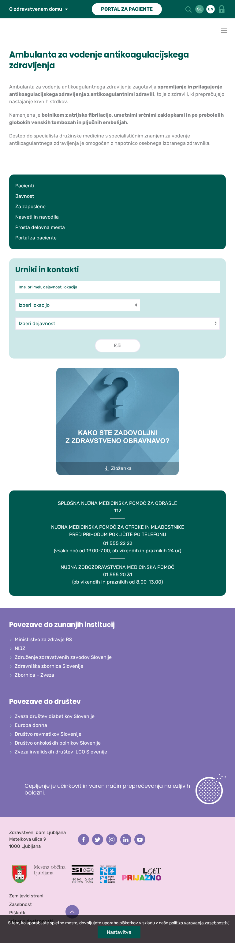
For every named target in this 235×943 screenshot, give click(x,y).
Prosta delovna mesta (40, 227)
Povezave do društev (45, 701)
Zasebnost (20, 904)
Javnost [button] (24, 196)
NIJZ (20, 648)
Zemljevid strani (26, 896)
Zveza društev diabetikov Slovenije (55, 716)
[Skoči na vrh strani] (72, 912)
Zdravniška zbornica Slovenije (49, 666)
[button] (189, 9)
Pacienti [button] (24, 186)
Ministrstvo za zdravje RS (43, 639)
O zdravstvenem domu (36, 9)
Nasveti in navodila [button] (37, 217)
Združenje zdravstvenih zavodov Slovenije (63, 657)
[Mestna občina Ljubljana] (38, 874)
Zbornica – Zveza (34, 675)
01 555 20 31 (117, 574)
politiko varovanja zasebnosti (197, 923)
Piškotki (18, 912)
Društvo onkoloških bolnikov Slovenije (58, 743)
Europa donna (31, 725)
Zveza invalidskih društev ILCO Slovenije (61, 752)
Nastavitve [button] (119, 932)
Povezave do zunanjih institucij (62, 624)
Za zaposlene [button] (30, 206)
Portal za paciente (36, 238)
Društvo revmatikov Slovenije (48, 734)
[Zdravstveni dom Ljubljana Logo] (6, 30)
